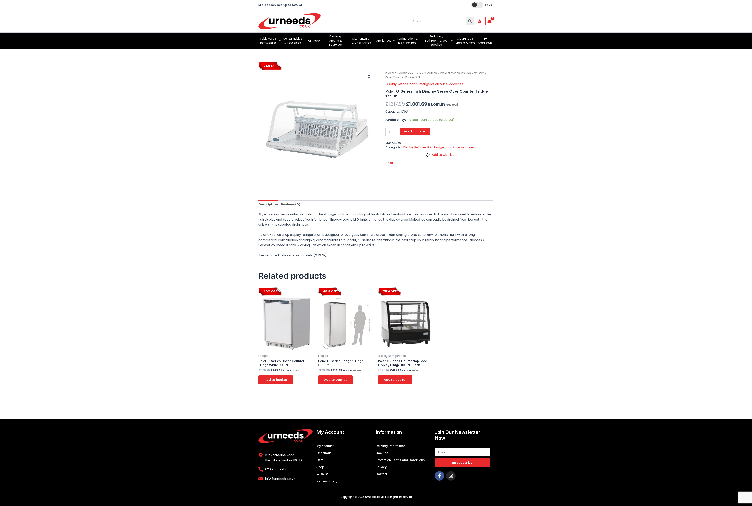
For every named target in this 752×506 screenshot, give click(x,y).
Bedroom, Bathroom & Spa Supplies (436, 40)
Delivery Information (391, 446)
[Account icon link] (479, 21)
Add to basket (415, 131)
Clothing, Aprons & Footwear (335, 40)
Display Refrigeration (401, 84)
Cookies (382, 453)
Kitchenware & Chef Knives (361, 41)
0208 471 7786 (276, 469)
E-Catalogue (485, 41)
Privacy (381, 467)
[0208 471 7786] (260, 469)
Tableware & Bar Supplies (268, 41)
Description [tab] (268, 204)
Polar (389, 163)
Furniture (314, 41)
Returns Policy (326, 481)
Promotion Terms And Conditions (400, 460)
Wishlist (322, 474)
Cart (319, 460)
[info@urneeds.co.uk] (260, 478)
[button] (279, 41)
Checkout (323, 453)
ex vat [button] (489, 5)
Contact (381, 474)
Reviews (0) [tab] (290, 204)
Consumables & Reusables (292, 41)
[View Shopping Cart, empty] (489, 21)
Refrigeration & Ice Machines (407, 41)
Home (389, 73)
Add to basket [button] (275, 379)
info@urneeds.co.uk (280, 478)
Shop (320, 467)
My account (325, 446)
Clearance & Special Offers (465, 41)
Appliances (383, 41)
